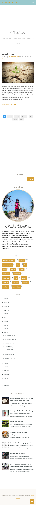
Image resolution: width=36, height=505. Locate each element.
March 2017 (8, 354)
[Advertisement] (6, 18)
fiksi (18, 265)
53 (30, 116)
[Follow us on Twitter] (9, 2)
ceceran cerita (7, 265)
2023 (5, 310)
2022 (5, 314)
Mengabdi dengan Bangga (17, 453)
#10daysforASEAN (8, 260)
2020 (5, 321)
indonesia (6, 274)
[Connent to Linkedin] (16, 2)
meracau (15, 282)
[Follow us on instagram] (6, 2)
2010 (5, 386)
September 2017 (9, 339)
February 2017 (9, 358)
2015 (5, 367)
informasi (17, 274)
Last (21, 119)
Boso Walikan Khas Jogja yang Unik (20, 443)
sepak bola (16, 287)
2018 (5, 329)
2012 (5, 378)
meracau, (8, 59)
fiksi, (3, 59)
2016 (5, 363)
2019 (5, 325)
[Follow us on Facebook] (2, 2)
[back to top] (32, 501)
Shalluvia (18, 33)
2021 (5, 317)
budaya (21, 260)
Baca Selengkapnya (8, 104)
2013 (5, 374)
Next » (15, 119)
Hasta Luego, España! (16, 421)
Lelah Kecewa (8, 54)
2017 (5, 332)
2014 (5, 371)
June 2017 (8, 347)
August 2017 (8, 343)
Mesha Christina (14, 57)
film (25, 265)
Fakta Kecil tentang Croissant (18, 432)
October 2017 (9, 335)
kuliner (24, 278)
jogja (15, 278)
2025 (5, 302)
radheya (5, 287)
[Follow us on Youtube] (12, 2)
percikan (25, 282)
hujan (22, 269)
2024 (5, 306)
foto (4, 269)
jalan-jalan (6, 278)
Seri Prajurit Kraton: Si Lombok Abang (21, 411)
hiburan (13, 269)
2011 (5, 382)
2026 (5, 299)
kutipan (5, 282)
